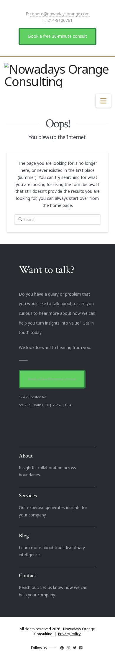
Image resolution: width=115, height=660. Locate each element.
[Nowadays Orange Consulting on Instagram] (68, 647)
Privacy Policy (69, 633)
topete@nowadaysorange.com (60, 14)
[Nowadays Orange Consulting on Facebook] (62, 647)
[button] (103, 101)
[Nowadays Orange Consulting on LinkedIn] (81, 647)
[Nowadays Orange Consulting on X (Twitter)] (74, 647)
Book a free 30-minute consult (57, 36)
